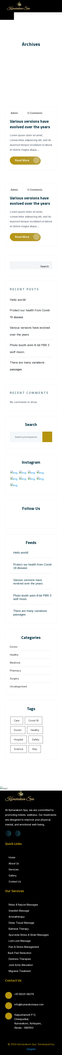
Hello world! (18, 299)
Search (44, 266)
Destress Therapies (19, 958)
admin (14, 113)
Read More (22, 160)
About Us (13, 863)
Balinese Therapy (18, 928)
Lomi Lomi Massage (19, 940)
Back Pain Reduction (19, 952)
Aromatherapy (16, 916)
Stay (34, 749)
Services (13, 869)
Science (18, 749)
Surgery (14, 678)
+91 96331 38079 (24, 994)
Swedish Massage (18, 910)
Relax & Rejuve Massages (23, 904)
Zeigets (31, 1049)
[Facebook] (8, 833)
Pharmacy (15, 670)
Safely (35, 739)
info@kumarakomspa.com (29, 1004)
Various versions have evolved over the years (30, 124)
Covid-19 (33, 720)
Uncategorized (18, 686)
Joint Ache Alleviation (20, 964)
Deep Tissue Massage (21, 922)
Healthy (14, 654)
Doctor (14, 646)
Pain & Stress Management (23, 946)
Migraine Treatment (19, 971)
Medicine (15, 662)
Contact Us (14, 881)
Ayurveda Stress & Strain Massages (28, 934)
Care (16, 720)
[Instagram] (17, 833)
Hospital (18, 739)
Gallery (12, 875)
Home (11, 857)
